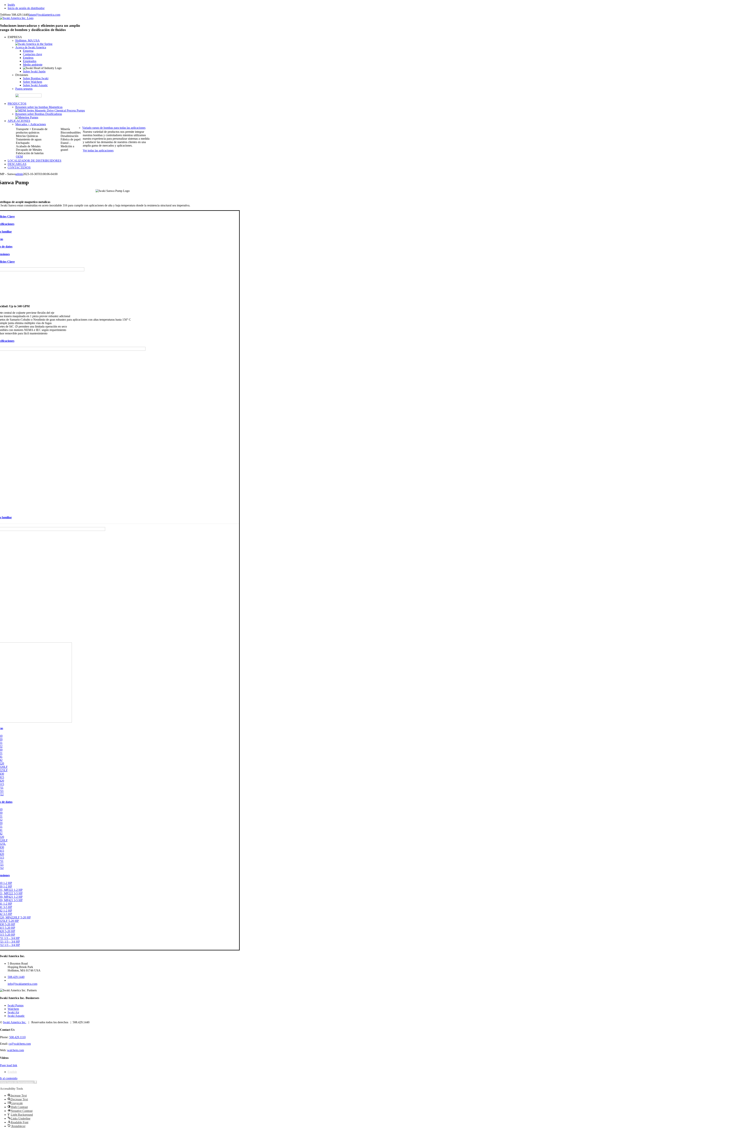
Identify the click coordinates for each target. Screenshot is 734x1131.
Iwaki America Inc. (14, 1022)
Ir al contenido (8, 1078)
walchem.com (15, 1050)
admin (19, 174)
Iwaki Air (13, 1012)
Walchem (13, 1008)
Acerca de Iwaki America (30, 47)
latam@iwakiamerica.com (44, 14)
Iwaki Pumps (16, 1005)
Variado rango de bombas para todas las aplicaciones (113, 127)
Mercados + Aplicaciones (30, 124)
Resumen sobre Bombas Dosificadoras (38, 114)
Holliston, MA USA (27, 40)
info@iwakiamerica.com (22, 983)
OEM (19, 156)
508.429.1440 (16, 977)
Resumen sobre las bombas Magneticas (39, 107)
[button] (18, 1082)
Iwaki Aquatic (16, 1015)
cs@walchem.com (20, 1043)
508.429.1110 (17, 1037)
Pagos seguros (23, 88)
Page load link (8, 1065)
